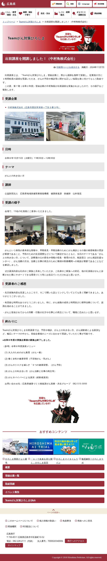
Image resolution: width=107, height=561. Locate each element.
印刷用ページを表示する (68, 67)
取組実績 (10, 483)
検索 (72, 4)
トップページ (9, 21)
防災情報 (101, 4)
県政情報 (98, 13)
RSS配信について (31, 526)
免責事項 (67, 520)
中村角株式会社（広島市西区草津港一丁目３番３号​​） (34, 107)
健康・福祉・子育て (27, 13)
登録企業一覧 (12, 475)
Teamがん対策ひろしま (30, 21)
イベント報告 (12, 491)
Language (86, 4)
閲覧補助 (59, 4)
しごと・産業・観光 (64, 13)
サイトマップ (14, 545)
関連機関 (12, 526)
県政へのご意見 (85, 520)
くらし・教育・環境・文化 (10, 13)
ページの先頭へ (53, 512)
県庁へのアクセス (75, 540)
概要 (7, 467)
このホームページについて (20, 520)
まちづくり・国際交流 (81, 13)
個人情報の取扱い (47, 520)
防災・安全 (45, 13)
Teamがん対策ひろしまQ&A (20, 500)
